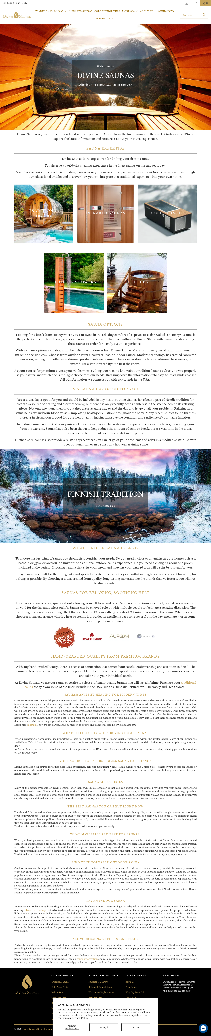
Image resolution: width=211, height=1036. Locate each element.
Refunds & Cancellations (100, 987)
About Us (130, 982)
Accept (104, 1027)
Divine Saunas (28, 1029)
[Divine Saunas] (17, 15)
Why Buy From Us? (135, 992)
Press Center (131, 987)
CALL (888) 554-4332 (14, 3)
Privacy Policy (80, 1018)
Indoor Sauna (57, 992)
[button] (51, 11)
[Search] (204, 15)
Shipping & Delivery (98, 982)
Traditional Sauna (60, 982)
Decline (135, 1027)
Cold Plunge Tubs (59, 987)
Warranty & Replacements (101, 992)
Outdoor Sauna (58, 998)
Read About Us (105, 506)
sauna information (87, 959)
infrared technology (35, 910)
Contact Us (131, 998)
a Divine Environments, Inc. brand (52, 1029)
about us (32, 724)
